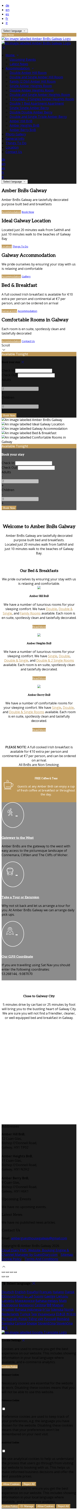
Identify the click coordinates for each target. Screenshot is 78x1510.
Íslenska (57, 1309)
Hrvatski (8, 1309)
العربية (28, 1296)
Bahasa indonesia (28, 1309)
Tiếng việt (35, 1319)
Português (10, 1319)
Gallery (26, 276)
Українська (46, 1314)
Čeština (40, 1305)
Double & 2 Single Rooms (55, 660)
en (7, 10)
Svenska (8, 1323)
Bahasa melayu (46, 1301)
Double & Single (16, 660)
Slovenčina (64, 1323)
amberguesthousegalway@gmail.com (39, 1238)
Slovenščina (47, 1323)
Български (10, 1305)
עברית (46, 1309)
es (7, 14)
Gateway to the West (18, 838)
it (7, 23)
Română (63, 1319)
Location (7, 246)
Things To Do (20, 246)
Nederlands (10, 1314)
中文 (5, 1327)
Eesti (20, 1296)
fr (7, 18)
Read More (39, 626)
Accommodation (11, 212)
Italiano (58, 1292)
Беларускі (26, 1305)
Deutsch (8, 1292)
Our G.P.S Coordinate (17, 957)
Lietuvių (62, 1296)
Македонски (25, 1301)
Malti (63, 1301)
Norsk (69, 1309)
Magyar (58, 1305)
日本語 (60, 1314)
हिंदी (49, 1305)
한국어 (71, 1314)
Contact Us (28, 341)
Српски (20, 1323)
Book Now (28, 212)
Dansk (69, 1292)
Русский (50, 1319)
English (20, 1292)
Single (52, 656)
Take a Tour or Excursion (20, 897)
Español (33, 1292)
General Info (9, 311)
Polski (22, 1319)
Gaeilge (49, 1296)
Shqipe (32, 1323)
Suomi (38, 1296)
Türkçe (25, 1314)
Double (51, 609)
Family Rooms (30, 613)
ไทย (34, 1314)
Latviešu (8, 1301)
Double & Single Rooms (26, 712)
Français (45, 1292)
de (7, 5)
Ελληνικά (9, 1296)
